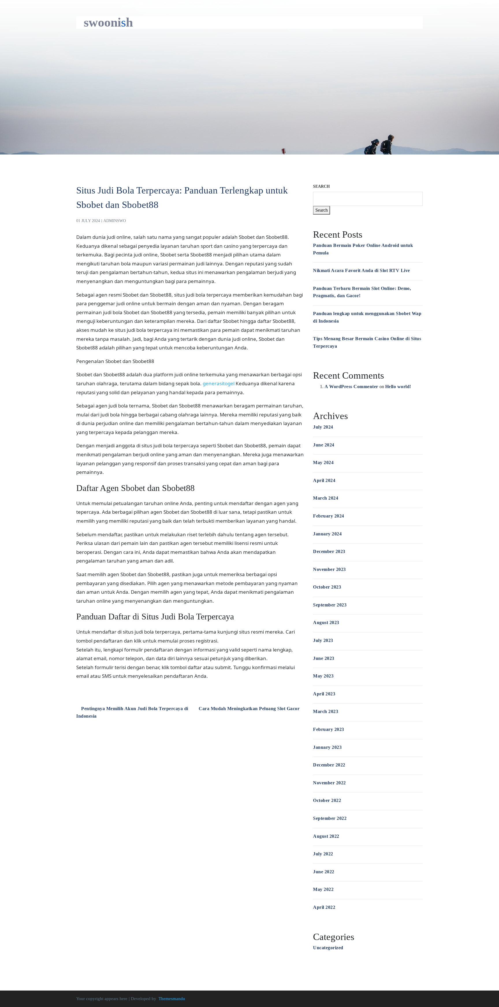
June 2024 (323, 444)
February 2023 (328, 729)
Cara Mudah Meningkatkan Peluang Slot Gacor (250, 708)
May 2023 (323, 675)
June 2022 (323, 871)
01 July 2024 (88, 221)
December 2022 (329, 764)
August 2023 (326, 622)
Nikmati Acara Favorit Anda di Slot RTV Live (361, 270)
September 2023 (330, 604)
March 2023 (325, 711)
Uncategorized (328, 947)
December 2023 (329, 551)
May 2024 (323, 462)
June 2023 (323, 658)
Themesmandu (172, 998)
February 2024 (328, 515)
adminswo (114, 221)
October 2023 (327, 587)
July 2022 (323, 853)
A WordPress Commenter (351, 386)
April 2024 (324, 480)
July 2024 (323, 427)
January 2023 (327, 747)
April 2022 (324, 907)
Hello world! (398, 386)
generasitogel (218, 383)
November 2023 (329, 569)
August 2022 (326, 836)
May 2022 (323, 889)
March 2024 (325, 498)
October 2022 (327, 800)
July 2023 (323, 640)
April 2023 (324, 693)
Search (321, 186)
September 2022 (330, 818)
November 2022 (329, 782)
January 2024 (327, 533)
